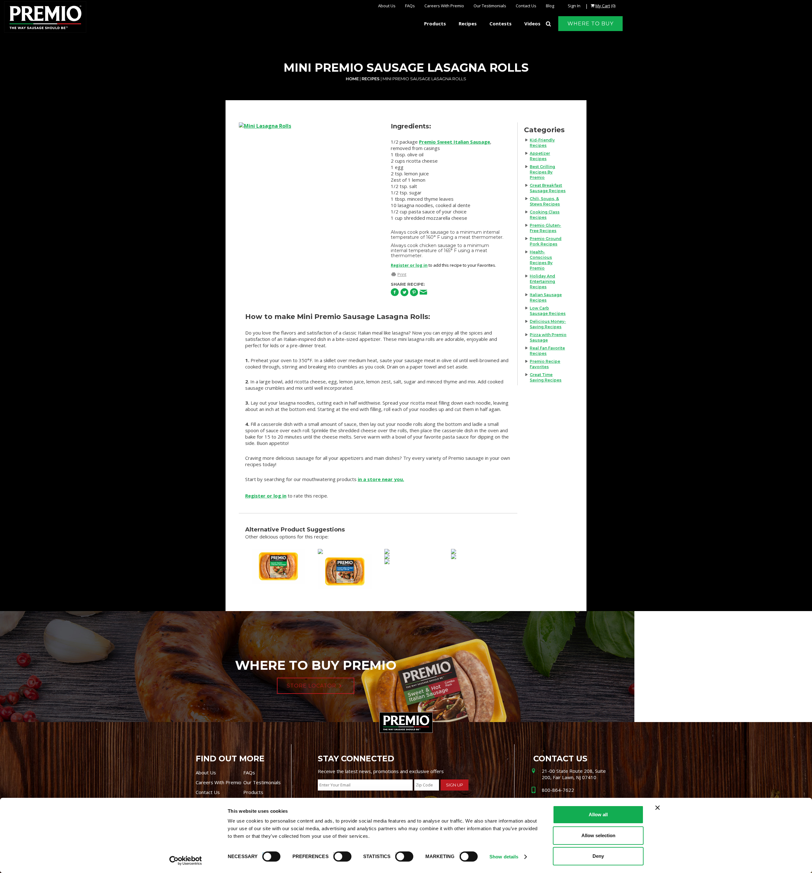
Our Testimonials (490, 6)
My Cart (602, 6)
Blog (550, 6)
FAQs (410, 6)
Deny (598, 856)
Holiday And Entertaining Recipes (542, 281)
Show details (503, 856)
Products (253, 792)
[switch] (339, 855)
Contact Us (526, 6)
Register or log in (409, 265)
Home (352, 78)
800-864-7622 (558, 790)
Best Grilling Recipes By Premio (542, 172)
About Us (387, 6)
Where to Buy (590, 24)
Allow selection (598, 835)
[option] (308, 168)
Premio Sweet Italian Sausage (454, 142)
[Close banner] (657, 807)
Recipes (371, 78)
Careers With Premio (444, 6)
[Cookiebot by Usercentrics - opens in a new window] (185, 860)
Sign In (574, 6)
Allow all (598, 814)
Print (401, 274)
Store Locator (311, 686)
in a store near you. (381, 479)
